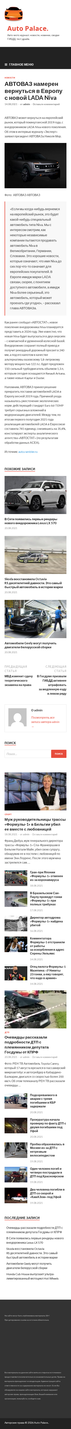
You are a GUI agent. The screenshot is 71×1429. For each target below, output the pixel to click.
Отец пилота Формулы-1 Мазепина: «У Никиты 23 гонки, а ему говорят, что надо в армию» (48, 972)
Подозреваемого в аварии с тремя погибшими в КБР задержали (43, 1100)
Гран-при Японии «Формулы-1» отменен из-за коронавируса (46, 875)
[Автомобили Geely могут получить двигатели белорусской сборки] (35, 639)
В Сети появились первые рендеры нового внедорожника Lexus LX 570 (31, 521)
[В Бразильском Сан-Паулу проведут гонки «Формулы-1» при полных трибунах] (16, 905)
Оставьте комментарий (46, 104)
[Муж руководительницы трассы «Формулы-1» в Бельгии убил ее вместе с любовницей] (35, 811)
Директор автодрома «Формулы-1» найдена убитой (46, 921)
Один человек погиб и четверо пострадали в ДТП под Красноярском (47, 1172)
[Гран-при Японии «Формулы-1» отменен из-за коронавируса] (16, 885)
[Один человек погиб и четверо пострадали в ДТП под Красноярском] (16, 1181)
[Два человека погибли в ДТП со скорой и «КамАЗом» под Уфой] (16, 1202)
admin (26, 104)
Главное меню (21, 64)
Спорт (8, 814)
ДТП (7, 1032)
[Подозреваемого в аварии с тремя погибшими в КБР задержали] (16, 1107)
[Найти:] (35, 754)
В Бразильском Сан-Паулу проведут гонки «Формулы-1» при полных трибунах (46, 898)
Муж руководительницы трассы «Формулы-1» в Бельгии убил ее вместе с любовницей (35, 824)
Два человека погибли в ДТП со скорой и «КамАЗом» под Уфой (47, 1193)
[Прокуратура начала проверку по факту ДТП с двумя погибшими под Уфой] (16, 1132)
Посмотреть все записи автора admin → (45, 722)
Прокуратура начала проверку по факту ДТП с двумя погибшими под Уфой (48, 1125)
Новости (10, 78)
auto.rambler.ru (28, 451)
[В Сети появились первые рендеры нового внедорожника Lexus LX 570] (35, 515)
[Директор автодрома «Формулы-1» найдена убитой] (16, 930)
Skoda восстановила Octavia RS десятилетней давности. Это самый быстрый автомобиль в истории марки (34, 583)
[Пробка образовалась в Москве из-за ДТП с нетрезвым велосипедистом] (16, 1156)
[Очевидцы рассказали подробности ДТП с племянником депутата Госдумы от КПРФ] (35, 1029)
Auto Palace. (27, 28)
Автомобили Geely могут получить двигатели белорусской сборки (30, 645)
